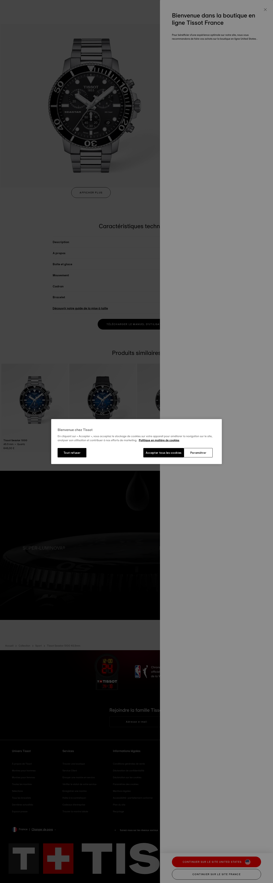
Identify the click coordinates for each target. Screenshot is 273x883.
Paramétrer (198, 452)
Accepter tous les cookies (164, 452)
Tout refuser (72, 452)
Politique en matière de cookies (159, 440)
